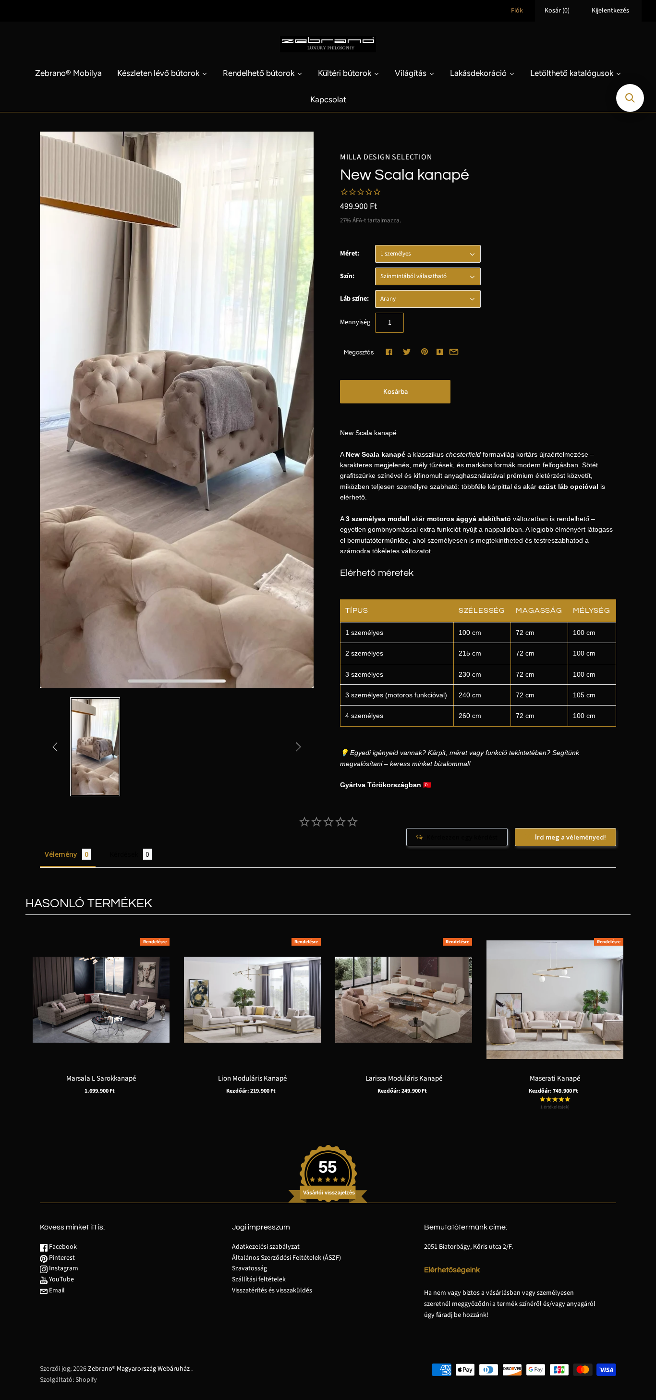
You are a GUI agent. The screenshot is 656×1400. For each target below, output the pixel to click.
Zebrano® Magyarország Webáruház (139, 1369)
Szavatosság (249, 1268)
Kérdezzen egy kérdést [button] (462, 837)
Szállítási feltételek (259, 1279)
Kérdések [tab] (123, 854)
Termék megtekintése (101, 1014)
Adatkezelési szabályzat (266, 1247)
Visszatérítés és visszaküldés (272, 1290)
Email (56, 1290)
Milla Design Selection (386, 157)
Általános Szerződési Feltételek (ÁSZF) (286, 1258)
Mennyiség (355, 322)
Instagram (63, 1268)
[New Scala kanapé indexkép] (95, 746)
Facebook (62, 1247)
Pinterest (61, 1258)
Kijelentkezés (610, 10)
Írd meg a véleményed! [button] (570, 837)
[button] (630, 98)
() (557, 10)
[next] (621, 1020)
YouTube (61, 1279)
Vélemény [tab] (61, 854)
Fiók (517, 10)
